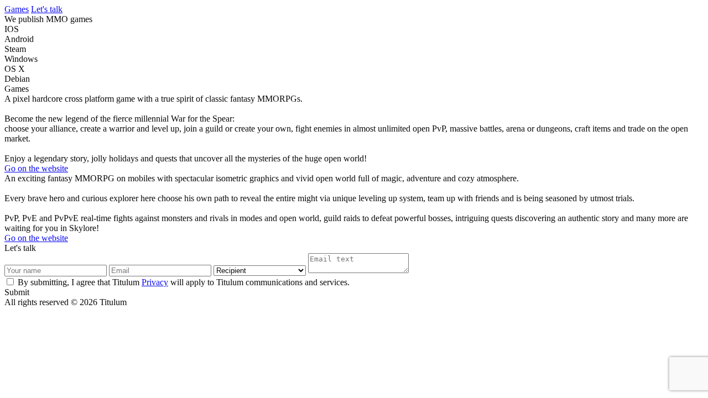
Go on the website (36, 168)
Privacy (155, 282)
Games (16, 9)
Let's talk (47, 9)
